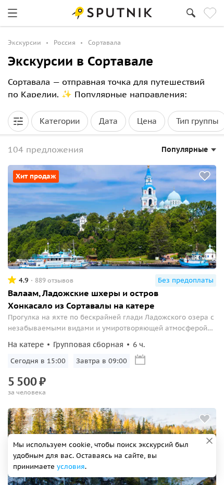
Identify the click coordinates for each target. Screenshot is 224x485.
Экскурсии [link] (24, 42)
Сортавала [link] (104, 42)
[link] (12, 13)
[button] (18, 121)
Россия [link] (65, 42)
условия (71, 466)
